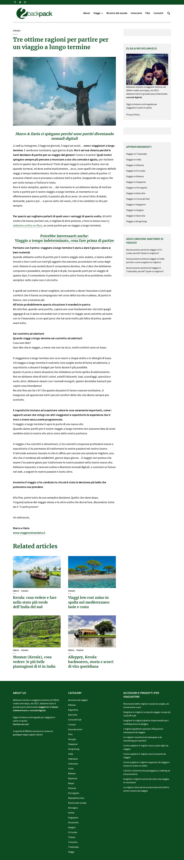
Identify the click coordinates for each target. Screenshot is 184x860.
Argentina (73, 709)
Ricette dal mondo (117, 13)
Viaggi (96, 13)
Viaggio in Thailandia (136, 153)
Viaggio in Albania (135, 165)
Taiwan (71, 837)
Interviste (136, 13)
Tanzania (72, 842)
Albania (72, 704)
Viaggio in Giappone (136, 181)
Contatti (158, 13)
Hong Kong (73, 748)
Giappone (73, 744)
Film (147, 13)
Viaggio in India (133, 159)
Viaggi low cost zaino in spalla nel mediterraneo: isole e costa (89, 602)
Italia (70, 768)
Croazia (72, 724)
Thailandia (73, 846)
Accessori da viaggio (78, 700)
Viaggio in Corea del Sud (137, 198)
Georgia (72, 739)
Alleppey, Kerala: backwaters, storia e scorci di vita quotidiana (90, 662)
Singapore (73, 817)
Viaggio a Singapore (136, 204)
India (16, 591)
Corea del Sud (74, 719)
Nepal (71, 783)
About (86, 13)
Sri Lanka (72, 832)
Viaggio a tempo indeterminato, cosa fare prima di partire (64, 240)
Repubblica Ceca (76, 797)
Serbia (71, 812)
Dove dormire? (75, 729)
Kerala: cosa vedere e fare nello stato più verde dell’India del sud (34, 602)
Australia (72, 714)
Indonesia (73, 758)
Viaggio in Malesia (135, 176)
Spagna (71, 827)
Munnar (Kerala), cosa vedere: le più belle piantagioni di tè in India (34, 662)
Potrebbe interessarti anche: (64, 236)
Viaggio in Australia (135, 193)
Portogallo (73, 793)
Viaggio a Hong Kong (136, 221)
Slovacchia (73, 822)
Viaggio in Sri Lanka (135, 170)
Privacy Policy (133, 114)
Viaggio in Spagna (135, 210)
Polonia (72, 788)
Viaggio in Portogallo (136, 187)
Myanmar (72, 778)
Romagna (73, 807)
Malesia (72, 773)
